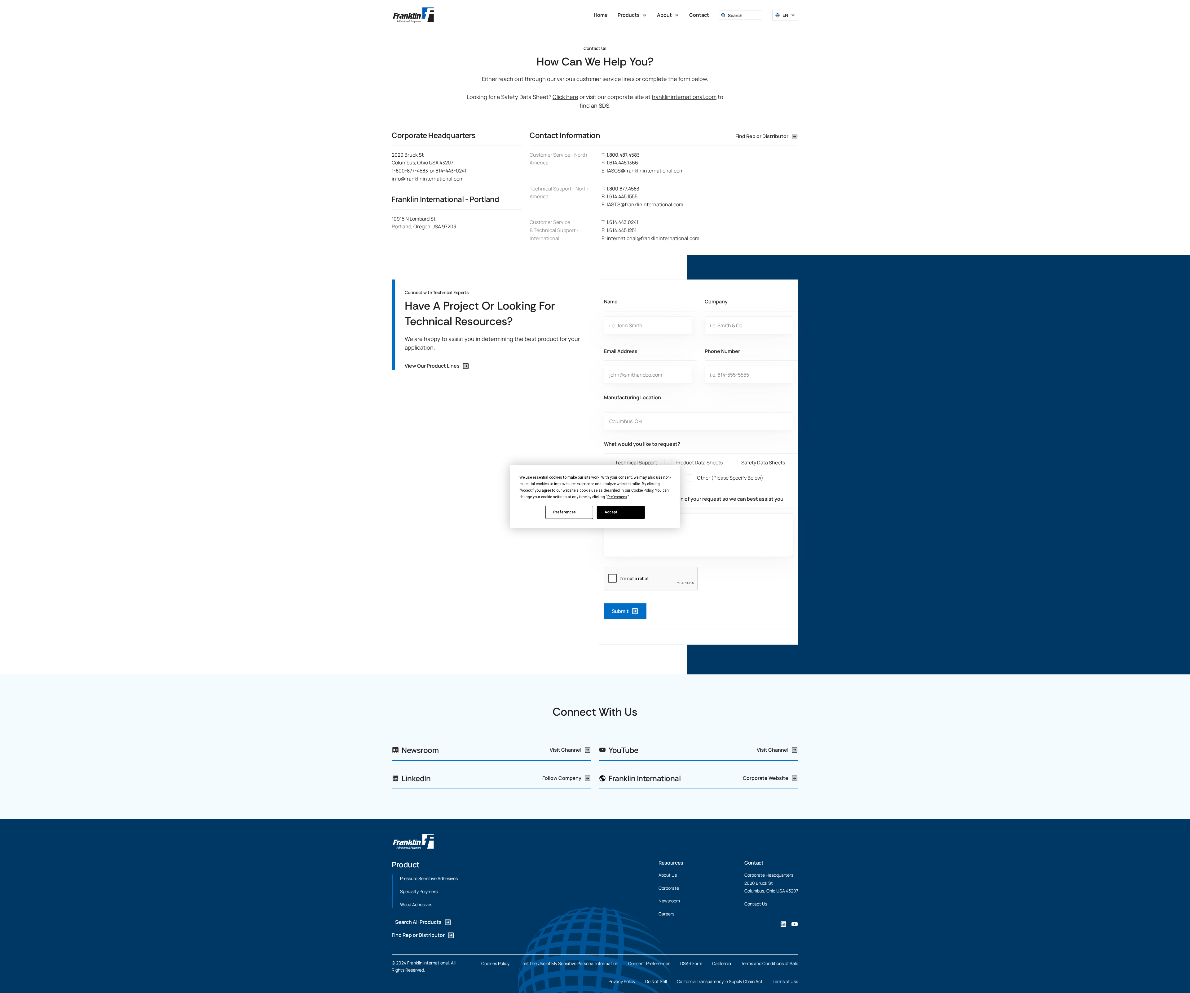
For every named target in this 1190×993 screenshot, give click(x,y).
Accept (611, 512)
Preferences (564, 512)
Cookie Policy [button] (642, 490)
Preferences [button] (617, 496)
